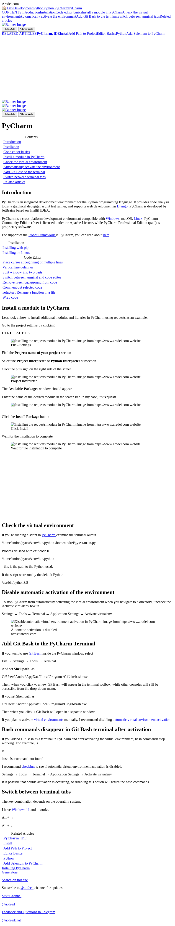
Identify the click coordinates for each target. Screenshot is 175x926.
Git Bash (35, 653)
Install (64, 33)
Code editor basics (69, 12)
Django (122, 206)
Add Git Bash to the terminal (97, 16)
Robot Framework (42, 235)
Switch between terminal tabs (139, 16)
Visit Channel (11, 896)
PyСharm (49, 535)
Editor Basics (106, 33)
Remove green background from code (30, 282)
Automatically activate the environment (48, 16)
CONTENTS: (12, 12)
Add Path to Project (83, 33)
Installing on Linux (16, 253)
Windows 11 (21, 810)
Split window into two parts (22, 272)
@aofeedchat (11, 920)
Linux (138, 218)
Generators (10, 872)
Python (121, 33)
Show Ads (26, 29)
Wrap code (10, 297)
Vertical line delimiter (18, 267)
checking (29, 766)
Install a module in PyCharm (102, 12)
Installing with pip (15, 247)
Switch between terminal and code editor (32, 277)
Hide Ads (9, 29)
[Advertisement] (87, 68)
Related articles (14, 182)
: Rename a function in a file (29, 292)
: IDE (48, 33)
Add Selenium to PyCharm (145, 33)
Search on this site (15, 880)
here (106, 235)
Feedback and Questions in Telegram (28, 912)
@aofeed (27, 888)
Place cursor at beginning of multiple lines (33, 262)
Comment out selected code (22, 287)
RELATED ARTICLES (19, 33)
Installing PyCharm (16, 868)
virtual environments (49, 720)
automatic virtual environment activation (141, 720)
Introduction (31, 12)
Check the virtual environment (25, 162)
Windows (112, 218)
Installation (48, 12)
